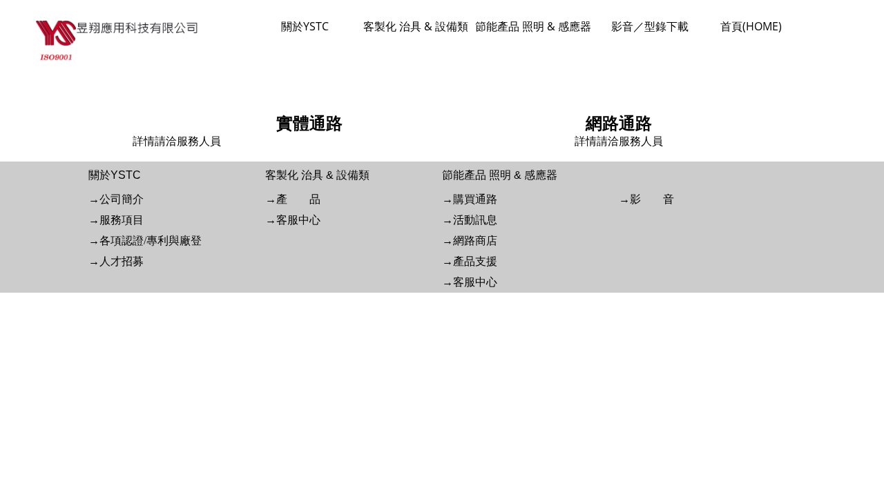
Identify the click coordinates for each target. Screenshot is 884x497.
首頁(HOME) (751, 26)
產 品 (298, 199)
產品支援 (475, 261)
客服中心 (298, 220)
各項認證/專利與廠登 (150, 240)
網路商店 (475, 240)
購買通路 (475, 199)
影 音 (652, 199)
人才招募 (121, 261)
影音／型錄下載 (650, 26)
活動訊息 (475, 220)
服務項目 (121, 220)
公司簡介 (121, 199)
